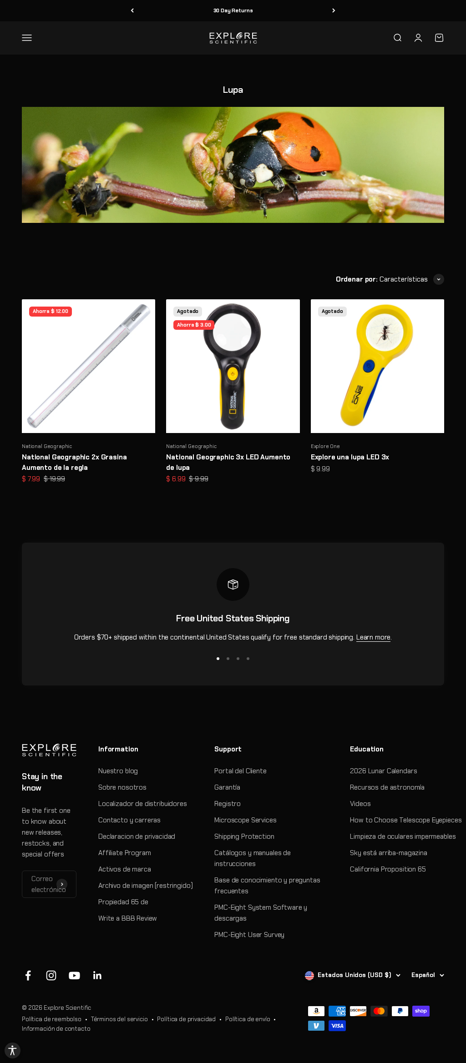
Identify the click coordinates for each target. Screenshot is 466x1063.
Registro (227, 803)
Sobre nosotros (122, 787)
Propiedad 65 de (123, 902)
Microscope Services (245, 820)
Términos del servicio (119, 1019)
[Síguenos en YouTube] (74, 975)
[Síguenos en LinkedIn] (97, 975)
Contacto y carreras (129, 820)
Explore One (325, 446)
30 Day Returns (233, 10)
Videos (360, 803)
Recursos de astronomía (387, 787)
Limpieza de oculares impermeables (403, 836)
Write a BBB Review (127, 918)
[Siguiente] (333, 10)
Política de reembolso (51, 1019)
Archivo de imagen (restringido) (145, 885)
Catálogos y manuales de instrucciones (252, 858)
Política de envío (247, 1019)
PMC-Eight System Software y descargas (260, 913)
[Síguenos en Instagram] (51, 975)
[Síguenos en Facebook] (28, 975)
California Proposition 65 (387, 869)
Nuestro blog (118, 771)
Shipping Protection (244, 836)
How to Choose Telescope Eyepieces (405, 820)
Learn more (373, 637)
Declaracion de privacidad (136, 836)
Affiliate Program (124, 852)
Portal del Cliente (240, 771)
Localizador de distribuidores (142, 803)
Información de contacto (56, 1029)
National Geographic (47, 446)
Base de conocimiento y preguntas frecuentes (267, 886)
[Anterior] (132, 10)
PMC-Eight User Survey (249, 934)
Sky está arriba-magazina (388, 852)
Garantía (227, 787)
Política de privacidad (186, 1019)
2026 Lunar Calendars (383, 771)
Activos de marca (124, 869)
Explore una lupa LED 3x (350, 457)
